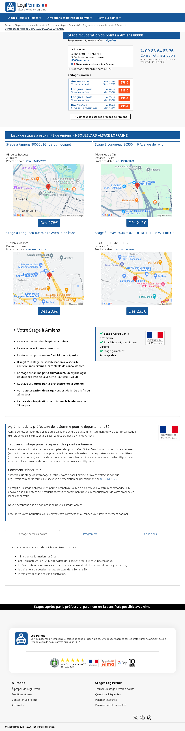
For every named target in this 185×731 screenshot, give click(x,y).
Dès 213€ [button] (137, 222)
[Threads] (149, 717)
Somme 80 (74, 25)
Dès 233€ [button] (49, 311)
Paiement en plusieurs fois (110, 705)
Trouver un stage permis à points (114, 689)
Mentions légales (22, 694)
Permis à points (108, 17)
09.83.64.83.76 (159, 51)
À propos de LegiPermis (26, 689)
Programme (90, 534)
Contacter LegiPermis (25, 699)
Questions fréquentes (108, 694)
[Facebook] (142, 717)
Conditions (150, 534)
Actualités (18, 705)
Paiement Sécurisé (106, 699)
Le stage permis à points (32, 534)
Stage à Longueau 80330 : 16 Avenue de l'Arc (129, 144)
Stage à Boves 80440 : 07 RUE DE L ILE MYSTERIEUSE (135, 233)
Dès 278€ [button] (49, 222)
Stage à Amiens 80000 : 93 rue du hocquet (38, 144)
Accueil (8, 25)
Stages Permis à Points (23, 17)
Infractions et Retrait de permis (68, 17)
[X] (135, 717)
